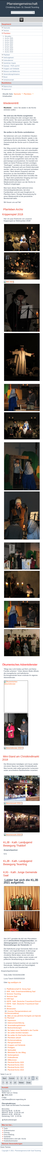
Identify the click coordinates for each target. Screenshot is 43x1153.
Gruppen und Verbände (11, 69)
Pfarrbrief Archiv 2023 (16, 1070)
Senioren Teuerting (14, 994)
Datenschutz (7, 86)
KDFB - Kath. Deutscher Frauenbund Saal (22, 1004)
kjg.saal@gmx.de (14, 982)
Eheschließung (9, 1135)
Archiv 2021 (9, 46)
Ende (29, 1083)
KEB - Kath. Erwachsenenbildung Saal (21, 991)
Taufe (6, 1128)
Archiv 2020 (9, 48)
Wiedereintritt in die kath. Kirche (15, 1139)
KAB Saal (10, 999)
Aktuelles (8, 36)
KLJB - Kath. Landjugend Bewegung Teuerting (17, 863)
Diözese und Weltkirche (11, 71)
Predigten (11, 1047)
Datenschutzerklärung (16, 1023)
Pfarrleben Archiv (13, 209)
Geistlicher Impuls (9, 63)
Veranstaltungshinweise (11, 74)
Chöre (9, 1006)
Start (4, 1078)
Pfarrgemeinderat (14, 1043)
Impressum (7, 89)
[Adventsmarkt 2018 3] (13, 835)
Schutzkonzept (8, 80)
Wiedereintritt (11, 103)
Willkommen (12, 1060)
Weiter (21, 1083)
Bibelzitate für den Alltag (17, 1052)
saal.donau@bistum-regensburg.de (14, 1099)
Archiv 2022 (9, 44)
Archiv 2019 (9, 50)
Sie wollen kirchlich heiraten (18, 1033)
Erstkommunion (9, 1130)
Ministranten (11, 1009)
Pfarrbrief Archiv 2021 (16, 1065)
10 (15, 1083)
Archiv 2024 (9, 40)
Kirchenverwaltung (15, 1040)
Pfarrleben (6, 33)
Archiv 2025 (9, 38)
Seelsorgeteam (8, 57)
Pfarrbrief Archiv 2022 (16, 1067)
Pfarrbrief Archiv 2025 (16, 1062)
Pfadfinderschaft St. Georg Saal (18, 989)
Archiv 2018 (9, 52)
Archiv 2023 (9, 42)
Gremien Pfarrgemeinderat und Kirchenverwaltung (18, 1012)
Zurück (11, 1078)
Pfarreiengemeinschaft (22, 4)
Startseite (6, 28)
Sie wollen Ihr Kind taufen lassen (20, 1035)
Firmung (6, 1132)
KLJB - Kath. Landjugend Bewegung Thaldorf (17, 844)
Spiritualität (12, 1050)
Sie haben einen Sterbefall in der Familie (23, 1030)
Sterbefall (7, 1137)
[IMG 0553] (9, 282)
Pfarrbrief (6, 55)
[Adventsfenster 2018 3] (14, 748)
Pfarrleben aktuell (14, 1038)
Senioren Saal (12, 996)
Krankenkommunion (11, 1141)
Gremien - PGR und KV (11, 66)
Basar (5, 77)
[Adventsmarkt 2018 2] (13, 803)
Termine (6, 30)
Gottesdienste (8, 60)
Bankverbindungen (15, 1028)
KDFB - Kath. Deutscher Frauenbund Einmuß (24, 1001)
